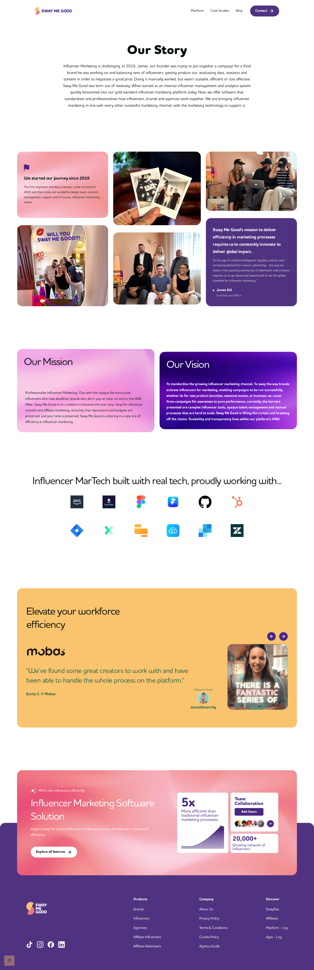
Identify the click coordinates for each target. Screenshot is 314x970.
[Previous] (271, 636)
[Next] (283, 636)
